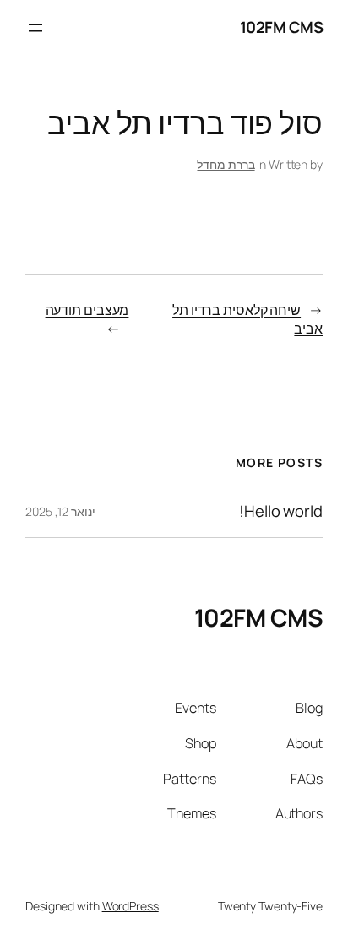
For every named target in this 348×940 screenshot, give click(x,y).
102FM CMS (282, 27)
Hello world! (281, 511)
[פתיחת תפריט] (35, 28)
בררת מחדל (225, 164)
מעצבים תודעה (87, 310)
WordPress (130, 906)
